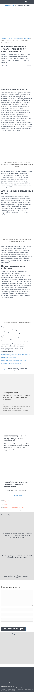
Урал (22, 510)
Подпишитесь (9, 5)
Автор (5, 504)
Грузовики (7, 508)
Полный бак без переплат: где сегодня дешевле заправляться (16, 484)
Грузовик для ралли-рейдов (11, 363)
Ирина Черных (8, 501)
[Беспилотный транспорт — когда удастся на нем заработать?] (17, 425)
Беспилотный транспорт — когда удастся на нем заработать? (16, 438)
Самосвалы (22, 508)
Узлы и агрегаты (15, 510)
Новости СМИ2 (17, 495)
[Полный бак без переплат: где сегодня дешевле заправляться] (17, 468)
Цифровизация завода (9, 357)
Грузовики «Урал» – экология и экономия (15, 355)
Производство (14, 508)
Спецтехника (7, 510)
